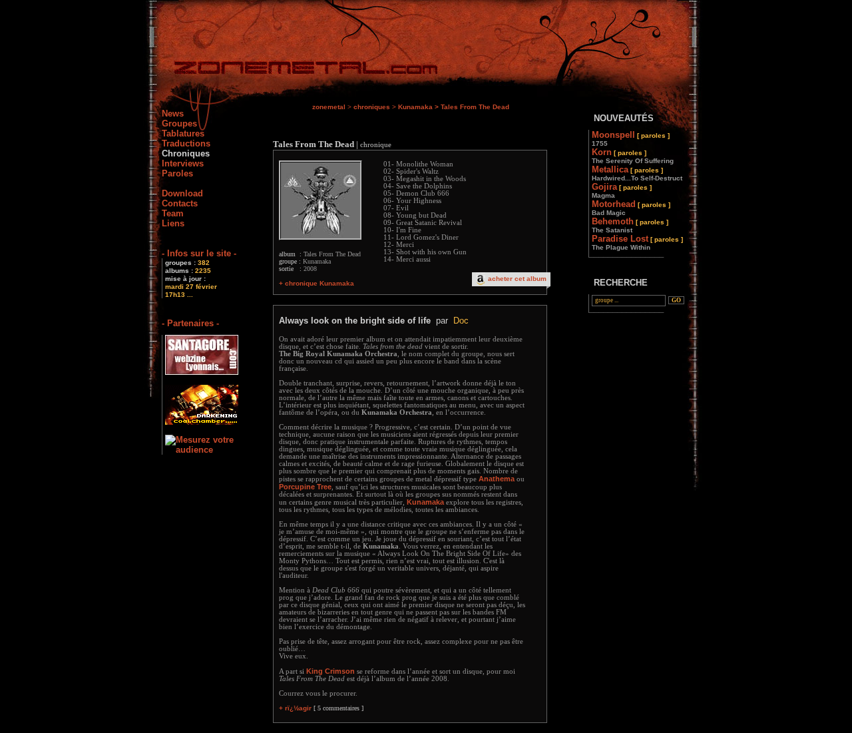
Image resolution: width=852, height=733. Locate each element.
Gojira (622, 190)
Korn (633, 155)
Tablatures (183, 133)
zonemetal (328, 107)
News (173, 114)
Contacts (180, 203)
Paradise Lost (637, 242)
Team (173, 213)
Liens (173, 223)
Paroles (177, 173)
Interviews (183, 163)
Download (182, 193)
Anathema (497, 479)
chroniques (371, 107)
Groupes (179, 123)
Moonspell (631, 138)
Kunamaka (415, 107)
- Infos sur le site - (199, 253)
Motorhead (631, 207)
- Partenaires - (190, 323)
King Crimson (330, 671)
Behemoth (630, 225)
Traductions (186, 143)
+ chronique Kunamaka (316, 283)
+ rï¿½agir (295, 708)
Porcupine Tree (305, 487)
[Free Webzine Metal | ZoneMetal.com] (292, 70)
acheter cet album (517, 278)
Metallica (637, 173)
